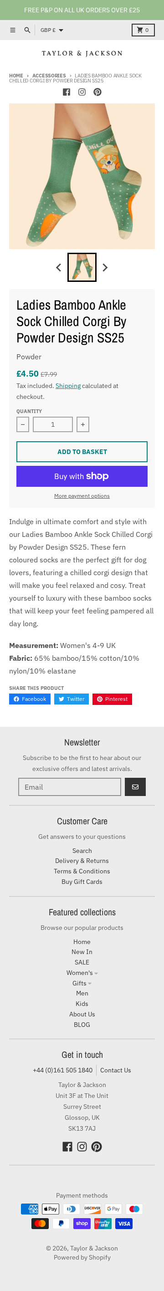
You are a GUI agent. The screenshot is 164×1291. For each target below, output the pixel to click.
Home (16, 75)
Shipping (68, 386)
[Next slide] (104, 267)
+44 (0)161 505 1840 (62, 1070)
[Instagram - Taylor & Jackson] (82, 92)
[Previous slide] (59, 267)
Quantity (29, 411)
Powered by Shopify (82, 1257)
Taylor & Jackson (94, 1248)
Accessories (49, 75)
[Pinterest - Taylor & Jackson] (97, 92)
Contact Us (115, 1070)
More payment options (82, 495)
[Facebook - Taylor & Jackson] (66, 92)
